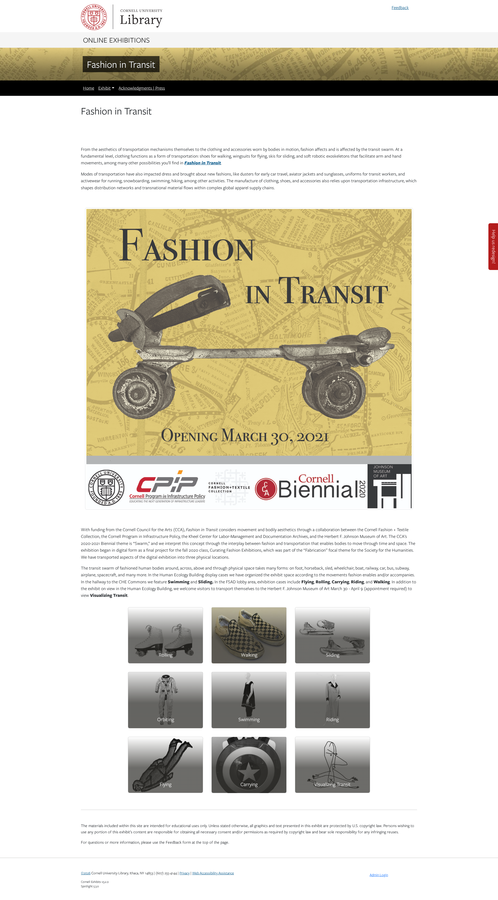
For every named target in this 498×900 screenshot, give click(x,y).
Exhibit (104, 88)
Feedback (400, 7)
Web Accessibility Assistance (213, 873)
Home (88, 88)
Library (140, 17)
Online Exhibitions (116, 39)
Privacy (184, 873)
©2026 (86, 873)
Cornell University (94, 17)
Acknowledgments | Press (142, 88)
